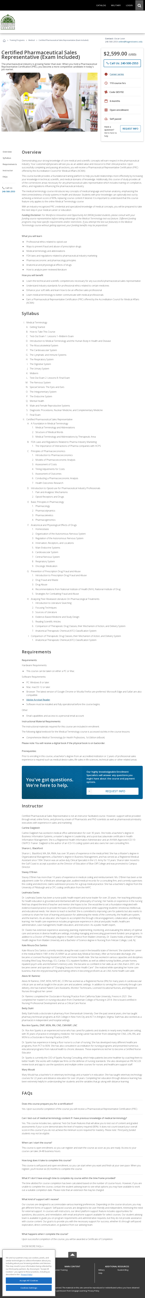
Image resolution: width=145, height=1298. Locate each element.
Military (101, 1270)
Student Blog (122, 1270)
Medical (31, 40)
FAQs (5, 176)
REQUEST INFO (130, 128)
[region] (28, 1272)
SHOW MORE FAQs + (32, 1246)
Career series (117, 74)
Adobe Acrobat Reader (38, 699)
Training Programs (17, 40)
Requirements (10, 164)
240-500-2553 (8, 191)
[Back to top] (72, 1265)
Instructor (8, 170)
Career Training (60, 1270)
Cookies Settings (29, 1288)
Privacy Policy (93, 1290)
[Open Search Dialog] (139, 5)
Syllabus (7, 158)
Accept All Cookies (29, 1280)
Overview (7, 151)
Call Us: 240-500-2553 (122, 63)
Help (100, 1273)
